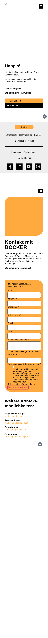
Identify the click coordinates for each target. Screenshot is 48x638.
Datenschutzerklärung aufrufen (21, 384)
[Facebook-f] (10, 166)
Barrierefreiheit (24, 158)
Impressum (16, 152)
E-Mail (11, 323)
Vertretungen (11, 135)
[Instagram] (38, 166)
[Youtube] (29, 166)
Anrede (10, 291)
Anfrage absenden (18, 387)
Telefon (10, 332)
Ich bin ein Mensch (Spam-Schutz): (23, 352)
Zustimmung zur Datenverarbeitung (24, 364)
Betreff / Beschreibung (18, 340)
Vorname (12, 299)
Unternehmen (14, 315)
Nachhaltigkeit (25, 135)
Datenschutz (29, 152)
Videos (31, 141)
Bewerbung (20, 141)
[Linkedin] (19, 166)
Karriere (37, 135)
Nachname (13, 307)
